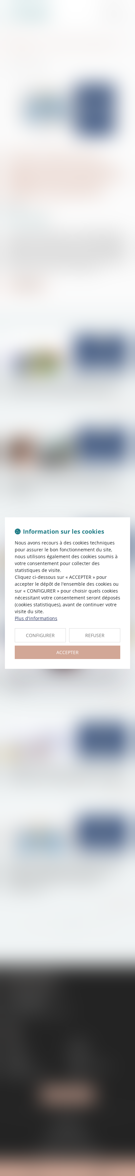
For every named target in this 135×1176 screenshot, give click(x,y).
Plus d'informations (36, 618)
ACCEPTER (67, 652)
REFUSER (95, 635)
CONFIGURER (40, 635)
